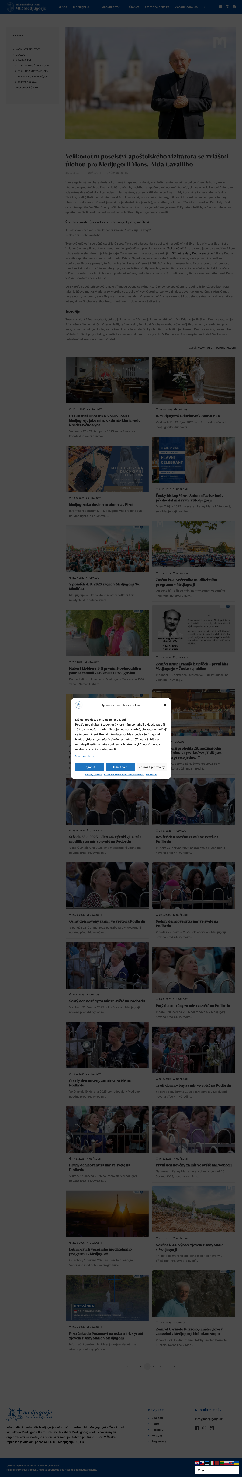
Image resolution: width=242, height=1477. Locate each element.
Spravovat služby (85, 756)
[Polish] (226, 1463)
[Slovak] (231, 1463)
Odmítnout (120, 767)
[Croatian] (197, 1463)
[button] (165, 705)
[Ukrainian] (236, 1463)
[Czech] (202, 1463)
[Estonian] (207, 1463)
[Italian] (212, 1463)
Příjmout (89, 767)
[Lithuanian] (222, 1463)
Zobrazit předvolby (152, 767)
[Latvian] (217, 1463)
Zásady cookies (93, 774)
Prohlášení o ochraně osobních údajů (124, 774)
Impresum (151, 774)
